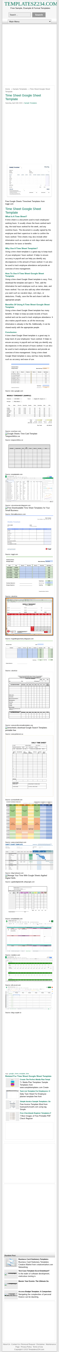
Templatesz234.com (31, 4)
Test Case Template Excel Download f (33, 1271)
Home (7, 89)
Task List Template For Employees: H (35, 1091)
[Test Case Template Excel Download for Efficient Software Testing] (11, 1273)
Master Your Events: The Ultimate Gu (33, 1281)
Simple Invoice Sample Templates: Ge (35, 1102)
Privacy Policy (26, 1347)
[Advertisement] (29, 54)
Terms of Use (38, 1347)
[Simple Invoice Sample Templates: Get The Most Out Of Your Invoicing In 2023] (12, 1108)
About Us (6, 1344)
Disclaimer (40, 1344)
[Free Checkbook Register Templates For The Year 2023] (12, 1120)
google (11, 1073)
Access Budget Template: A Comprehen (34, 1292)
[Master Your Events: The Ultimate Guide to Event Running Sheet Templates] (11, 1283)
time (27, 1073)
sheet (16, 1073)
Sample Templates (20, 89)
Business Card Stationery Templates (33, 1259)
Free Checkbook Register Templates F (35, 1113)
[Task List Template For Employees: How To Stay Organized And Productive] (12, 1098)
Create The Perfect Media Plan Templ (35, 1080)
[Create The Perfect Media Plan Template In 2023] (12, 1086)
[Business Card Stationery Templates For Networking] (11, 1266)
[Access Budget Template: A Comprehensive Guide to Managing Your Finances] (11, 1296)
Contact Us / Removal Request (23, 1344)
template (22, 1073)
